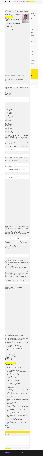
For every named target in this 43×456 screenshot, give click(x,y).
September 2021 (33, 44)
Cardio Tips (32, 71)
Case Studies (18, 1)
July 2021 (32, 47)
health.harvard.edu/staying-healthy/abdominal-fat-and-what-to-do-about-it (17, 378)
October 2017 (32, 66)
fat (5, 92)
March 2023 (32, 32)
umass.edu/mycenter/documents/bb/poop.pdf (13, 384)
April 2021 (32, 51)
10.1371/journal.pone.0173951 (10, 405)
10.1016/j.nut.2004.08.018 (10, 392)
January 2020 (32, 57)
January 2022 (32, 38)
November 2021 (33, 41)
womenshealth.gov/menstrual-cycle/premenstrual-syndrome (15, 419)
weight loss (32, 87)
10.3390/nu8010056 (9, 403)
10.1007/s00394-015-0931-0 (13, 396)
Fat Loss (31, 72)
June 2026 (32, 26)
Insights (21, 1)
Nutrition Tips (32, 76)
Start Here (14, 1)
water (6, 90)
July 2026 (32, 25)
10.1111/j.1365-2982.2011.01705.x (10, 398)
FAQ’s (22, 452)
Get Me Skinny (13, 359)
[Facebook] (5, 425)
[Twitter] (7, 425)
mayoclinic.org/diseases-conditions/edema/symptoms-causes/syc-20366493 (17, 409)
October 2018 (32, 60)
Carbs (11, 108)
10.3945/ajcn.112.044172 (18, 394)
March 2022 (32, 35)
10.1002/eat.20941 (9, 421)
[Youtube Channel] (9, 452)
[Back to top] (21, 455)
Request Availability (25, 1)
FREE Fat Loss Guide (9, 16)
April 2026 (32, 29)
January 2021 (32, 54)
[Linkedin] (8, 425)
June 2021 (32, 48)
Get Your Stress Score (31, 1)
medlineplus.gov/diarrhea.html (11, 382)
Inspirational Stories (33, 75)
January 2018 (32, 63)
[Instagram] (7, 452)
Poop (7, 113)
